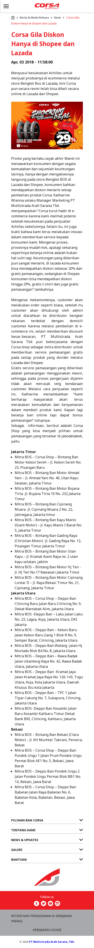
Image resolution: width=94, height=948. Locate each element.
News (57, 17)
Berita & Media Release (34, 17)
